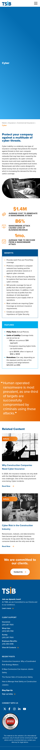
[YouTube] (24, 708)
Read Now (6, 486)
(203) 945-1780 (8, 631)
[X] (4, 708)
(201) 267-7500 (8, 624)
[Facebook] (9, 708)
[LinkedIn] (19, 708)
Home (4, 123)
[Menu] (36, 3)
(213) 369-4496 (7, 644)
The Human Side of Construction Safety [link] (17, 677)
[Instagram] (14, 708)
